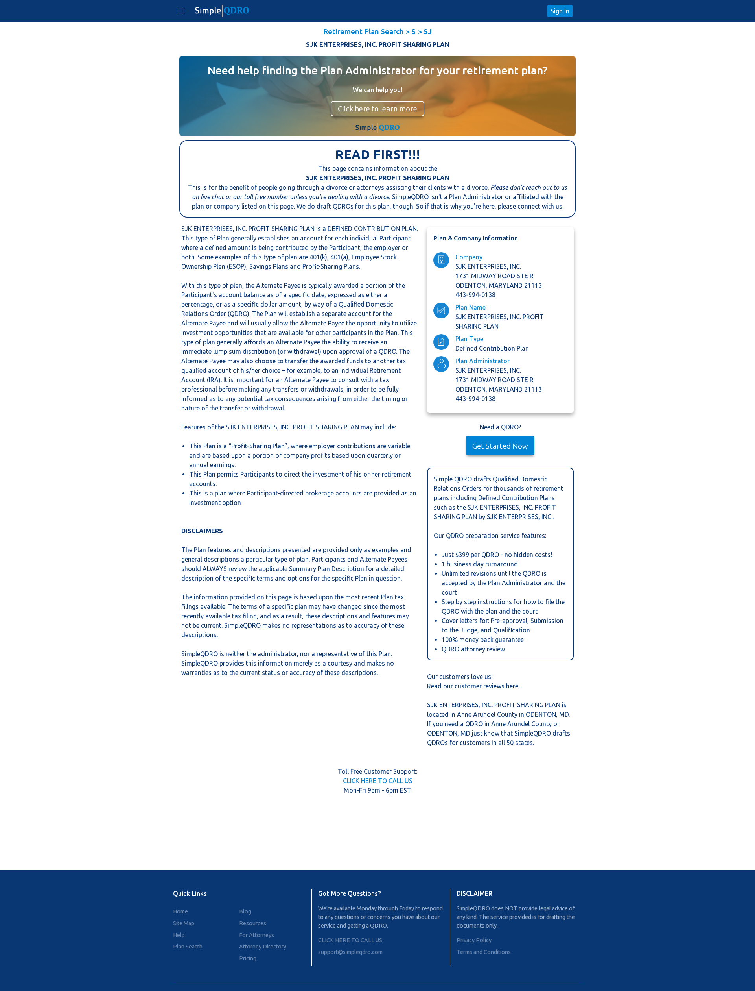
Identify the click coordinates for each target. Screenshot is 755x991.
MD (564, 714)
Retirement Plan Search (363, 31)
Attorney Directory (262, 946)
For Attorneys (256, 935)
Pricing (247, 958)
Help (179, 935)
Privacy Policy (474, 940)
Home (180, 911)
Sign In (560, 11)
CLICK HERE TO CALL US (377, 780)
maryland (506, 285)
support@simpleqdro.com (350, 952)
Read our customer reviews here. (473, 686)
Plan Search (188, 946)
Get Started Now (500, 446)
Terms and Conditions (484, 952)
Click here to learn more (377, 108)
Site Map (183, 923)
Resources (252, 923)
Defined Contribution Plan (492, 348)
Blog (245, 911)
